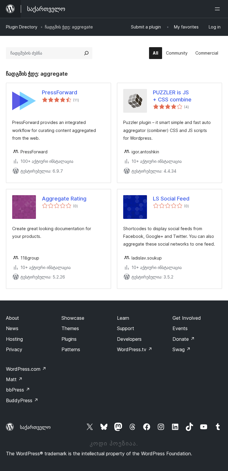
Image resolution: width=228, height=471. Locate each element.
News (12, 328)
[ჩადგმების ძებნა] (86, 53)
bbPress (18, 390)
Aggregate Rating (64, 198)
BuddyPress (22, 400)
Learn (123, 318)
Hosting (14, 339)
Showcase (72, 318)
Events (180, 328)
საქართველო (35, 427)
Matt (14, 379)
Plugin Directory (21, 26)
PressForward (59, 92)
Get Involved (186, 318)
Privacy (14, 349)
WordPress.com (26, 369)
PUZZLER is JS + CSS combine (172, 95)
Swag (181, 349)
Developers (129, 339)
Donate (183, 339)
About (12, 318)
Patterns (70, 349)
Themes (70, 328)
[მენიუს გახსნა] (218, 9)
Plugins (69, 339)
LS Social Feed (171, 198)
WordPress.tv (134, 349)
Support (125, 328)
